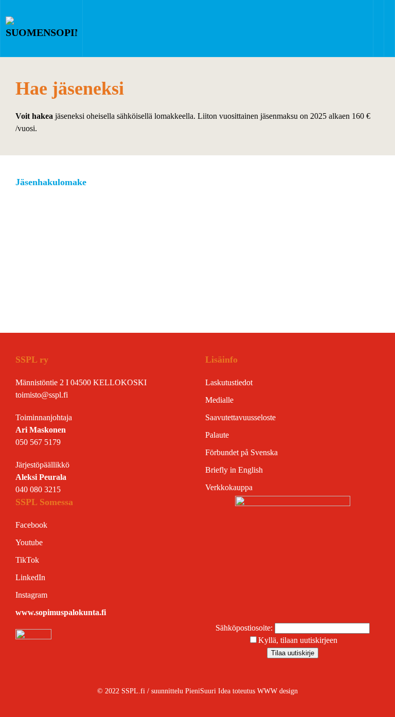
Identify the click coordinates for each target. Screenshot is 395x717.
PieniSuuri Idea (208, 691)
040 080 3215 (38, 489)
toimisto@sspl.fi (41, 394)
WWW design (277, 691)
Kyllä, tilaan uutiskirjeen (297, 640)
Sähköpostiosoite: (245, 627)
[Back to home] (42, 28)
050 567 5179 (38, 442)
